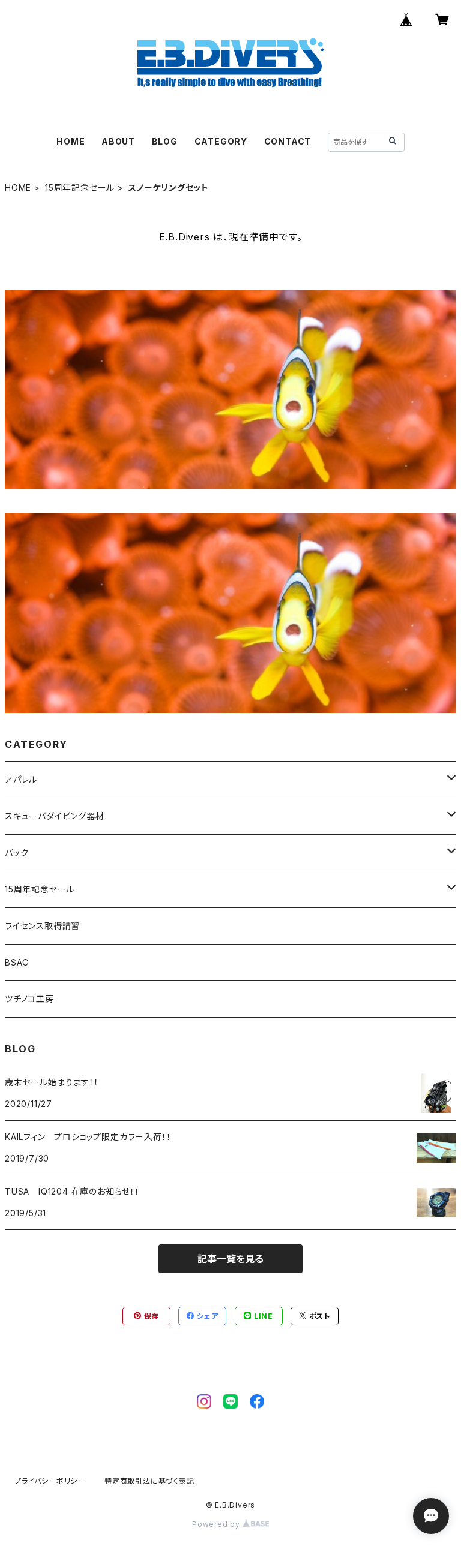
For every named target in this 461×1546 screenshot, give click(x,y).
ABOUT (118, 141)
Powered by (217, 1524)
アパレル (21, 779)
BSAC (17, 962)
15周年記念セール (80, 187)
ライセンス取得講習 (42, 926)
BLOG (165, 141)
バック (16, 852)
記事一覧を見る (230, 1259)
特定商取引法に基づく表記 (149, 1480)
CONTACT (288, 141)
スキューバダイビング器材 (54, 816)
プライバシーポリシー (49, 1480)
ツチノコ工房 (29, 999)
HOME (70, 141)
